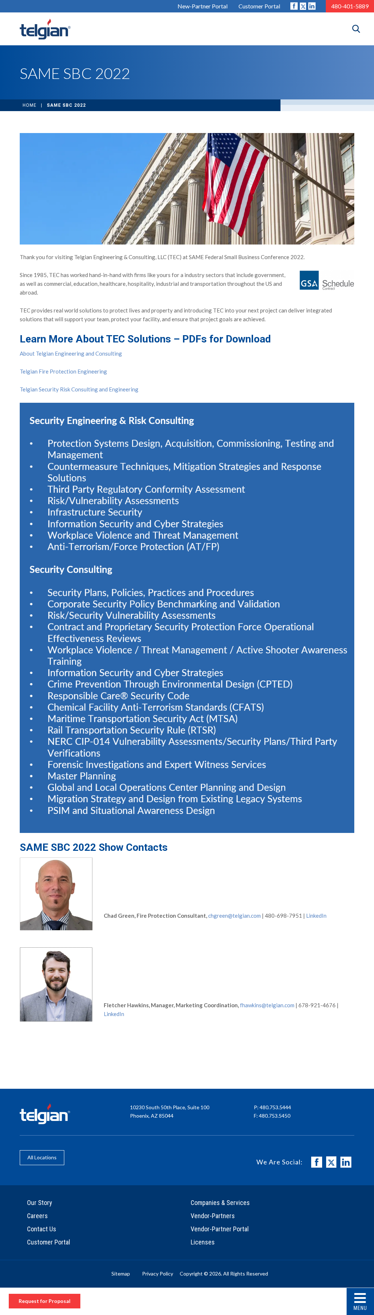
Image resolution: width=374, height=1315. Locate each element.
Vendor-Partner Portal (220, 1229)
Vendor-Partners (213, 1216)
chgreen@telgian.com (234, 915)
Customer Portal (259, 6)
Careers (37, 1216)
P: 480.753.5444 (272, 1107)
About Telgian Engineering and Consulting (71, 353)
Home (30, 105)
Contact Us (41, 1229)
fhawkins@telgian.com (267, 1005)
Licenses (203, 1242)
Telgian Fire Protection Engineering (63, 371)
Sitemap (120, 1273)
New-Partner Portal (203, 6)
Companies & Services (220, 1202)
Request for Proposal (44, 1301)
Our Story (39, 1202)
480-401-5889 (350, 6)
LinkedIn (316, 915)
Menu (360, 1308)
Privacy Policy (157, 1273)
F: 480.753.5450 (272, 1116)
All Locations (42, 1157)
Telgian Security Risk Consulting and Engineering (79, 389)
